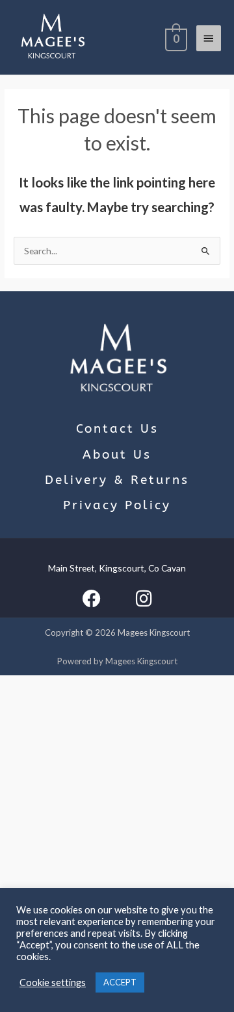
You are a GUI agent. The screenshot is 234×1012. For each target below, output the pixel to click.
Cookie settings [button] (53, 982)
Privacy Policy (117, 505)
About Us (117, 455)
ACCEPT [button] (119, 982)
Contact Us (117, 429)
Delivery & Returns (117, 480)
